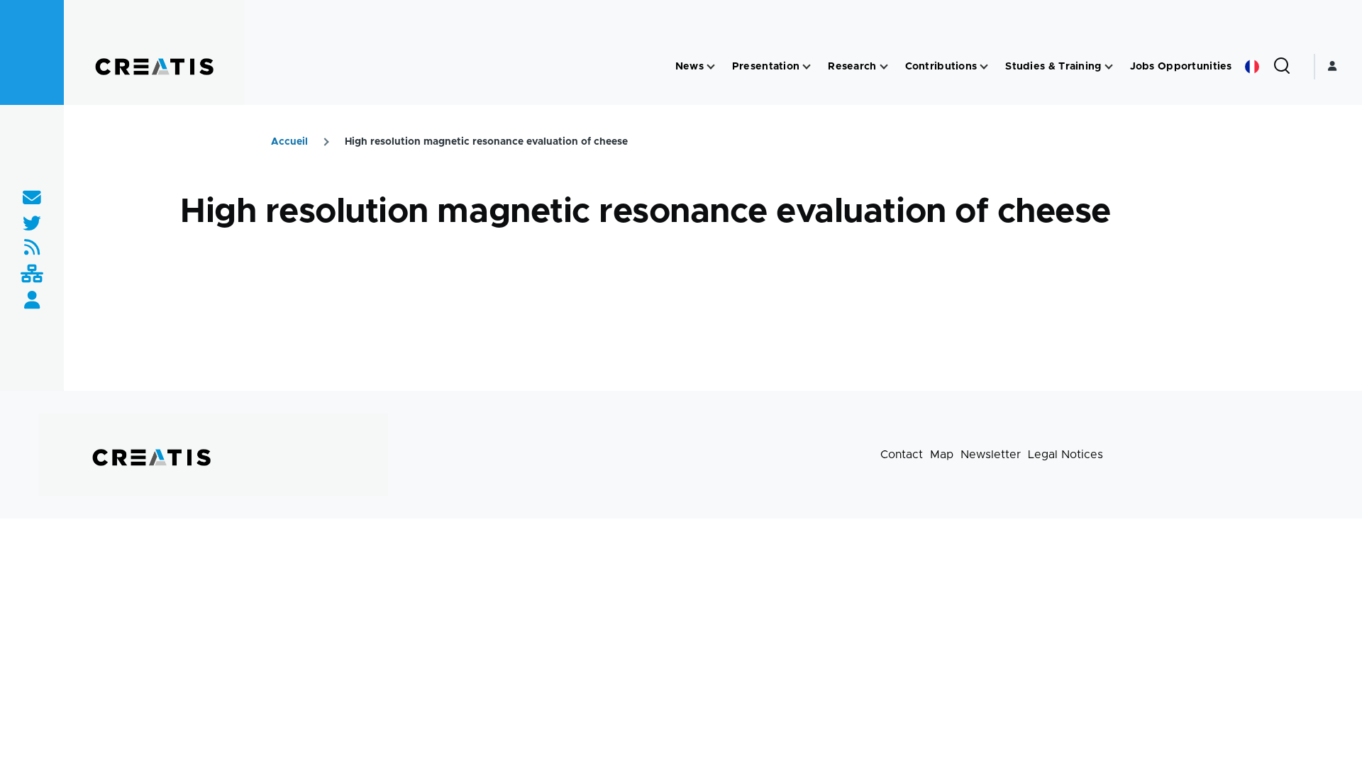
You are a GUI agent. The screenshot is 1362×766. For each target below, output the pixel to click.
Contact (901, 454)
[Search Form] (1282, 66)
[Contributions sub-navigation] (984, 67)
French (1252, 67)
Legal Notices (1065, 454)
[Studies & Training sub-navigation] (1109, 67)
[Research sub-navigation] (884, 67)
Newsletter (990, 454)
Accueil (289, 142)
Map (941, 454)
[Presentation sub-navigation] (806, 67)
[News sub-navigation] (711, 67)
